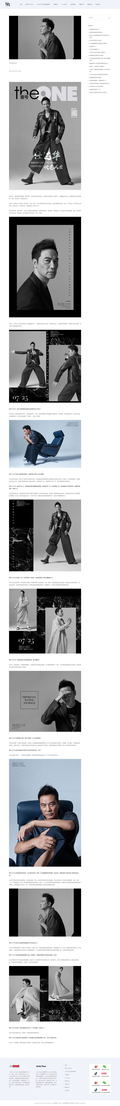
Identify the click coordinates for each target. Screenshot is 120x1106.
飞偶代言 (55, 4)
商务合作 (89, 4)
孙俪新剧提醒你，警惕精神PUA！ (98, 80)
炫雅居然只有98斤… (95, 29)
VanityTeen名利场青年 (43, 4)
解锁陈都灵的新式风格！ (96, 77)
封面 (20, 71)
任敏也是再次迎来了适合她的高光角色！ (100, 83)
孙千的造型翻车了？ (95, 49)
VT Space (64, 4)
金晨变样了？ (93, 46)
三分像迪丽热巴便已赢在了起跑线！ (99, 43)
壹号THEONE (29, 4)
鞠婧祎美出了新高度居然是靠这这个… (99, 63)
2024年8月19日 (13, 63)
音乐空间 (73, 4)
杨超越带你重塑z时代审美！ (97, 55)
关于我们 (97, 4)
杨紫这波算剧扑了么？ (95, 89)
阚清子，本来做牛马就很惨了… (97, 66)
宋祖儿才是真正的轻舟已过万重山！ (99, 92)
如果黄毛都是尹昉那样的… (96, 32)
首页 (21, 4)
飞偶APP (81, 4)
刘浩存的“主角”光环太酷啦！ (97, 86)
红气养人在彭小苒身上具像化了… (98, 52)
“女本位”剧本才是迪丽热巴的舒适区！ (99, 74)
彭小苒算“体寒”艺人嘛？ (96, 40)
